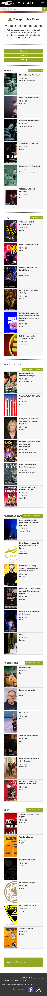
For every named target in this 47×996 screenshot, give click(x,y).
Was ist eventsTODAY (19, 978)
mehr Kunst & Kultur (33, 663)
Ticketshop (23, 60)
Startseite (23, 51)
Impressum (6, 978)
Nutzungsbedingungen (37, 978)
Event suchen (23, 55)
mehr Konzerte (35, 70)
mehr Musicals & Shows (32, 516)
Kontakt (24, 980)
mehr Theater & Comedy (32, 369)
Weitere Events (15, 962)
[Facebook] (30, 989)
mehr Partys (36, 217)
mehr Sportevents (34, 810)
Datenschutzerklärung (11, 980)
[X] (39, 989)
